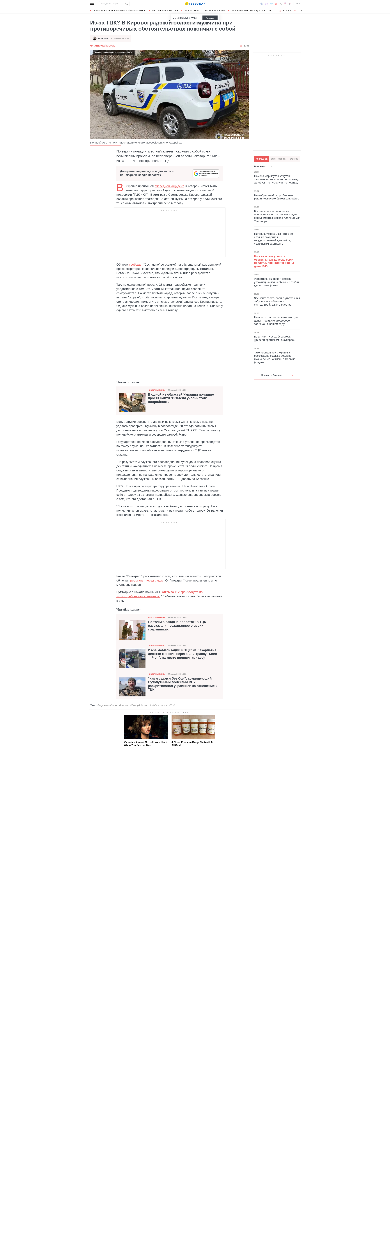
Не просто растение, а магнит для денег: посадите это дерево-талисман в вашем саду (276, 320)
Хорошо (210, 18)
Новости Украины (156, 390)
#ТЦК (172, 705)
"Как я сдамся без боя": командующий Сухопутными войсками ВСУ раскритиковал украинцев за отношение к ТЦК (182, 684)
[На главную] (195, 3)
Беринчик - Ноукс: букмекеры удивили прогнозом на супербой (274, 338)
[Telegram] (271, 3)
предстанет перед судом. (146, 580)
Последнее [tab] (262, 159)
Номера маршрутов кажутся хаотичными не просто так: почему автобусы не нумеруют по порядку (276, 179)
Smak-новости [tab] (278, 159)
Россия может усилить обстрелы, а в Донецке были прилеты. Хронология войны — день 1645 (275, 261)
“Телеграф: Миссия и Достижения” (251, 10)
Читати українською (102, 46)
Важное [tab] (294, 159)
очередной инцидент (169, 186)
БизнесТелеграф (215, 10)
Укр (298, 3)
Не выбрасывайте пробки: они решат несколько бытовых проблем (276, 197)
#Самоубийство (139, 705)
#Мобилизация (158, 705)
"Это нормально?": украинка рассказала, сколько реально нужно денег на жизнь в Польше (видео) (274, 357)
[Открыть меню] (92, 3)
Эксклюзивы (191, 10)
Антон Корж (103, 38)
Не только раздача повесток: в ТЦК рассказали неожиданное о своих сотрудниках (177, 625)
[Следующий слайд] (302, 10)
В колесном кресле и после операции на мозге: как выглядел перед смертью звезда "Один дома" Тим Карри (277, 216)
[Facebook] (261, 3)
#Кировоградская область (112, 705)
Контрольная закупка (165, 10)
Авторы (287, 10)
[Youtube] (276, 3)
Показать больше (271, 375)
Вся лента (260, 166)
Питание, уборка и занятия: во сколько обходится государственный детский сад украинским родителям (273, 238)
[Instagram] (285, 3)
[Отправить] (126, 3)
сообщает (136, 264)
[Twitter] (281, 4)
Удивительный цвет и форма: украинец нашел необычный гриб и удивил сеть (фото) (276, 282)
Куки (193, 18)
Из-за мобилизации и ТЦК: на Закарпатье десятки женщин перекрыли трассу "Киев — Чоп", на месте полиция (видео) (182, 653)
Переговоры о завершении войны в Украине (119, 10)
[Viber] (266, 4)
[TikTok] (289, 3)
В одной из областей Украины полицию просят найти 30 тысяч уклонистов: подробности (181, 398)
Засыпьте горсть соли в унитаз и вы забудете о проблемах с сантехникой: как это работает (277, 301)
